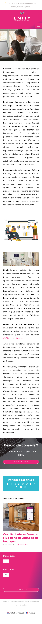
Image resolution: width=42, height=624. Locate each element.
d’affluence (8, 338)
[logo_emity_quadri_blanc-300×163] (22, 13)
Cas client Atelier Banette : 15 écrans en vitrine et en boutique (21, 517)
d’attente (20, 338)
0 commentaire (23, 545)
